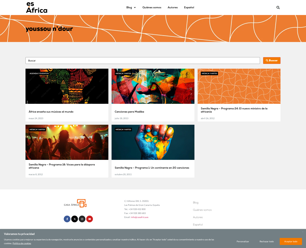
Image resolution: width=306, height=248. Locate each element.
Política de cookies (22, 243)
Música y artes (123, 73)
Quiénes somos (151, 7)
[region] (153, 238)
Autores (173, 7)
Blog (129, 7)
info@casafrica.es (139, 217)
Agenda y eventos (39, 73)
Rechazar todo (267, 241)
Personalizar (243, 241)
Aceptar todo (290, 241)
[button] (278, 7)
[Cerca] (303, 232)
